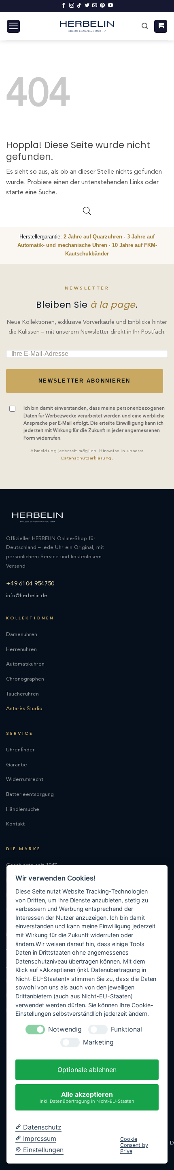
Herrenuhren (21, 649)
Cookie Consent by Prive (134, 1145)
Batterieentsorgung (30, 794)
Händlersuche (22, 809)
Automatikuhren (25, 664)
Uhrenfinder (20, 750)
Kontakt (15, 824)
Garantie (16, 765)
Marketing (98, 1042)
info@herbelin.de (26, 595)
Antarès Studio (24, 708)
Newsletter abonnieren (84, 381)
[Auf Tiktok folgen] (79, 6)
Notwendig (65, 1029)
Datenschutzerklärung (86, 458)
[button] (13, 26)
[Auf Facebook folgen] (63, 6)
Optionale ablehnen (87, 1070)
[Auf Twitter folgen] (87, 6)
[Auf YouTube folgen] (110, 6)
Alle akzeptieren (87, 1097)
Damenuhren (21, 634)
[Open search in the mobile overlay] (87, 211)
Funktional (126, 1029)
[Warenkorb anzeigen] (160, 26)
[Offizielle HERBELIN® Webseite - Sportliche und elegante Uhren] (87, 26)
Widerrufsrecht (24, 779)
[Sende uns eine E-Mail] (94, 6)
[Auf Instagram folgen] (71, 6)
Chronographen (25, 679)
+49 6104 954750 (30, 584)
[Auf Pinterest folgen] (102, 6)
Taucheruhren (22, 694)
